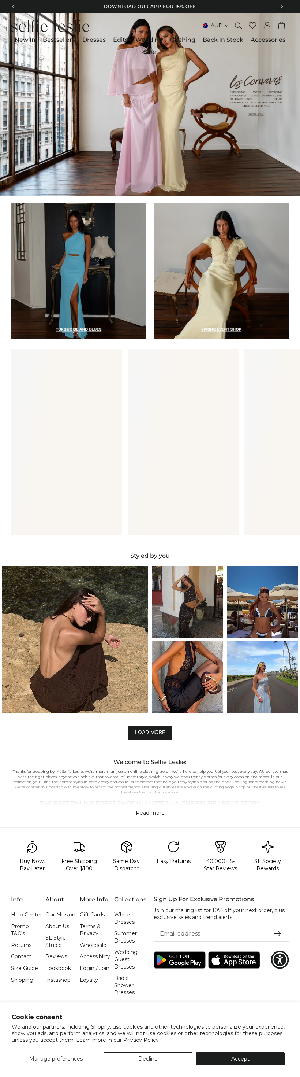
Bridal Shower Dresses (124, 985)
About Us (57, 926)
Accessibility (95, 956)
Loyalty (89, 979)
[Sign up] (278, 934)
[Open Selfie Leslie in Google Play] (180, 959)
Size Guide (24, 968)
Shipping (22, 979)
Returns (21, 945)
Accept (240, 1058)
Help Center (26, 914)
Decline (148, 1058)
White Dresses (124, 918)
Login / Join (94, 968)
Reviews (56, 956)
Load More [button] (150, 732)
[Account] (267, 25)
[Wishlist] (252, 25)
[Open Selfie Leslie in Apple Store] (234, 959)
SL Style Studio (55, 941)
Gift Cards (92, 914)
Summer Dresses (125, 937)
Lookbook (58, 968)
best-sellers (264, 787)
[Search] (238, 25)
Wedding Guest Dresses (126, 959)
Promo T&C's (20, 930)
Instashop (58, 979)
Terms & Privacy (90, 930)
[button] (75, 639)
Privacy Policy (141, 1040)
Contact (21, 956)
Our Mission (60, 914)
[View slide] (150, 104)
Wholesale (93, 945)
